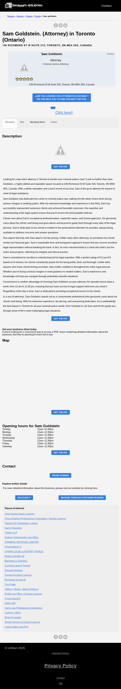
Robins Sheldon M (14, 556)
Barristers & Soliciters (16, 561)
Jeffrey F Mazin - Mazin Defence (21, 589)
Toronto (38, 16)
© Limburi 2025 (15, 648)
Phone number (60, 475)
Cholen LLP (11, 532)
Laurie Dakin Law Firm (16, 627)
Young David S (13, 598)
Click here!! (64, 112)
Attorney (20, 16)
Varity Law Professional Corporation (23, 608)
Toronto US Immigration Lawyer (21, 523)
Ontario (29, 16)
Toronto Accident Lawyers (18, 575)
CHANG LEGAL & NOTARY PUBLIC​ (24, 551)
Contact (106, 5)
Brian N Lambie (13, 617)
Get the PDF (60, 166)
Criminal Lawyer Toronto (17, 565)
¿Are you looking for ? (62, 97)
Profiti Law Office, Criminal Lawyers (23, 594)
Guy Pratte (10, 584)
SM (60, 683)
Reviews (11, 16)
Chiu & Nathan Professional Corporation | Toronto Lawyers (35, 518)
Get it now (47, 334)
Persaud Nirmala (13, 570)
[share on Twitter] (60, 27)
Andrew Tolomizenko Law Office (21, 537)
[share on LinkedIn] (65, 27)
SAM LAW (10, 603)
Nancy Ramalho (13, 528)
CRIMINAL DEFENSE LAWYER (22, 542)
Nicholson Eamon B (15, 580)
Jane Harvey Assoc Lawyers (19, 514)
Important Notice (60, 653)
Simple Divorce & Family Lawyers (22, 622)
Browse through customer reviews (82, 497)
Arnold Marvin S (13, 547)
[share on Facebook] (55, 27)
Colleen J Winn (13, 612)
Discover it (24, 497)
